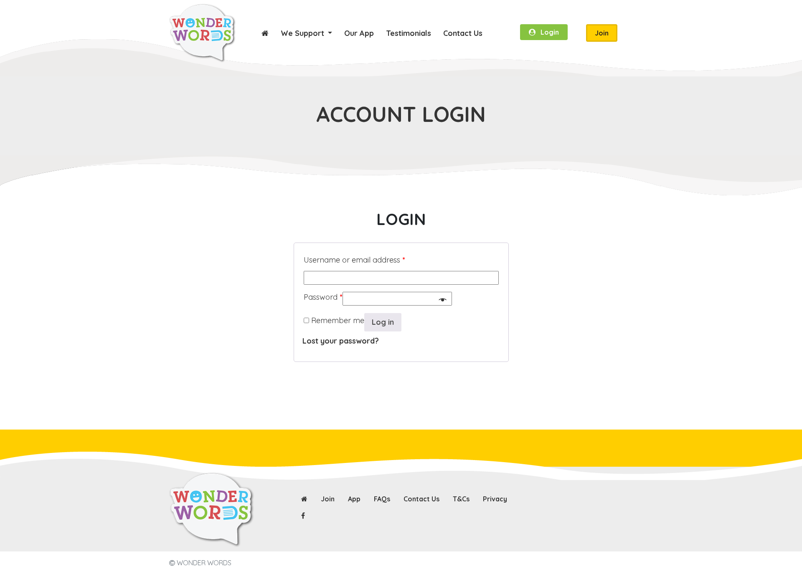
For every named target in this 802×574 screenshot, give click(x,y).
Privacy (495, 499)
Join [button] (602, 33)
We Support (303, 33)
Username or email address (354, 260)
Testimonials (408, 33)
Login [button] (547, 32)
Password (323, 297)
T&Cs (461, 499)
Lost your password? (340, 341)
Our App (359, 33)
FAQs (382, 499)
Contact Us (462, 33)
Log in (383, 322)
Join (328, 499)
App (354, 499)
